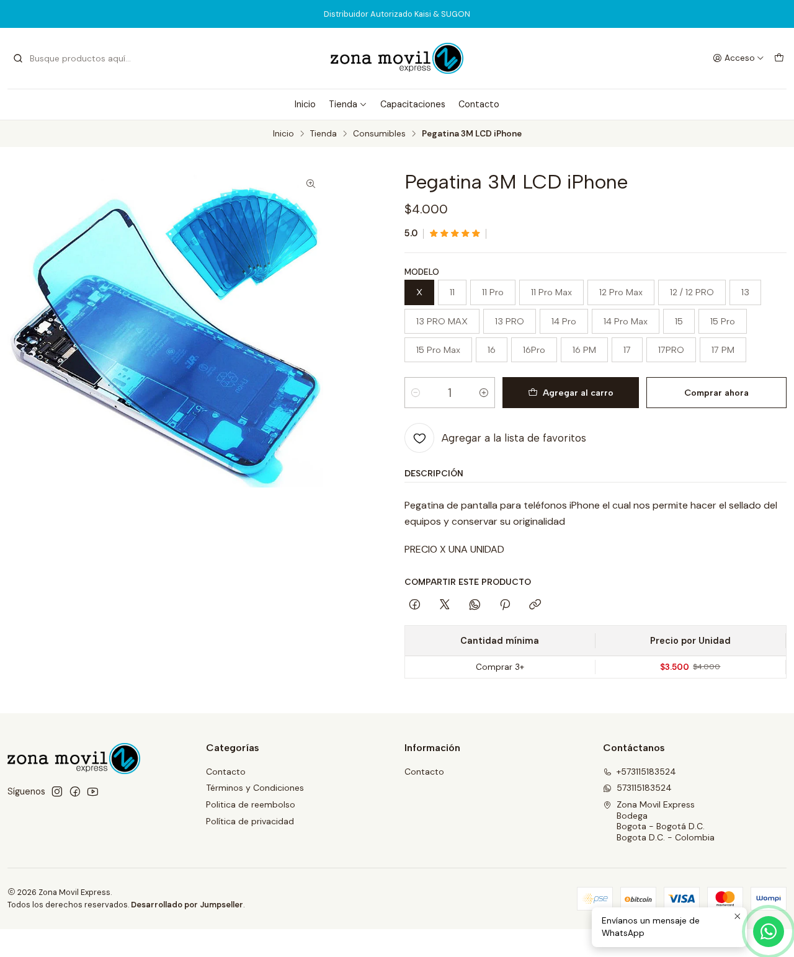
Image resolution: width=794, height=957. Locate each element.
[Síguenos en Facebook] (75, 791)
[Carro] (779, 58)
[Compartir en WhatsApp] (475, 605)
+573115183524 (646, 771)
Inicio (305, 104)
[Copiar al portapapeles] (535, 605)
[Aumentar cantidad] (483, 392)
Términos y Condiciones (255, 787)
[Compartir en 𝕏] (444, 605)
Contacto (478, 104)
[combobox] (75, 58)
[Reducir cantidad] (415, 392)
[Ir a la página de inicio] (397, 58)
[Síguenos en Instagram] (57, 791)
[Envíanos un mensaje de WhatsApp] (768, 931)
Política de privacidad (250, 821)
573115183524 (644, 787)
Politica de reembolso (250, 804)
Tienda (343, 104)
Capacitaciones (412, 104)
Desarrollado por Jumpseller (187, 904)
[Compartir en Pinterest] (504, 605)
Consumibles (379, 134)
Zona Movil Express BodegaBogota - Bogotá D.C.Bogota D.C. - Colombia (666, 821)
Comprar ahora (716, 392)
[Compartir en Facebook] (414, 605)
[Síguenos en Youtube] (93, 791)
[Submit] (18, 58)
